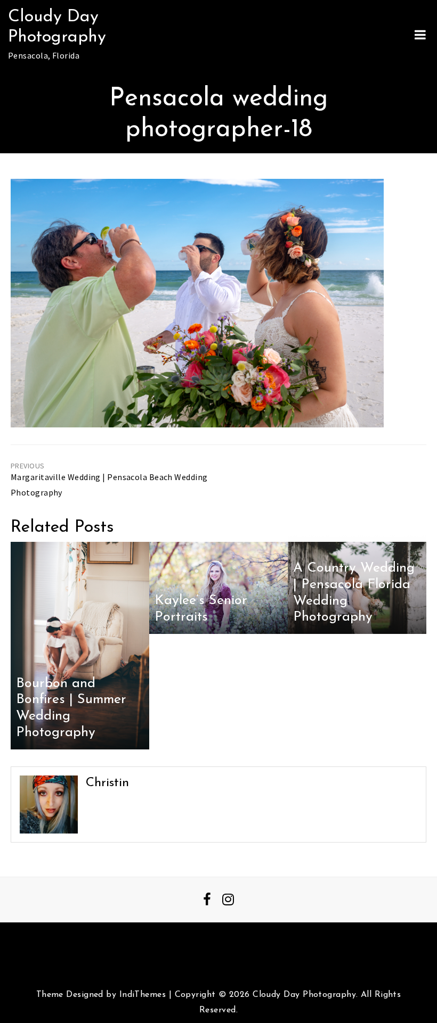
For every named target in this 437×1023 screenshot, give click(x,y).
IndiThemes (142, 995)
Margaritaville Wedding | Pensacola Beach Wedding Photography (109, 485)
